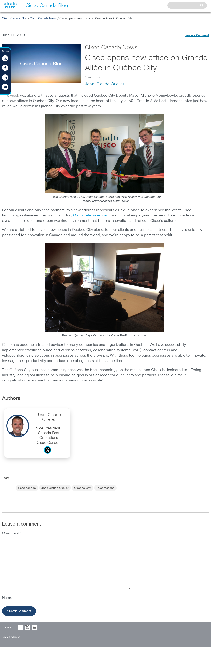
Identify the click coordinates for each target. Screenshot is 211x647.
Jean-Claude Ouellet (104, 84)
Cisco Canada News (43, 18)
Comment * (12, 533)
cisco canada (27, 487)
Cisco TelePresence (90, 215)
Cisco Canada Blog (14, 18)
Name (7, 598)
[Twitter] (48, 454)
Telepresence (105, 487)
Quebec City (82, 487)
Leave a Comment (197, 35)
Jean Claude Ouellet (55, 487)
